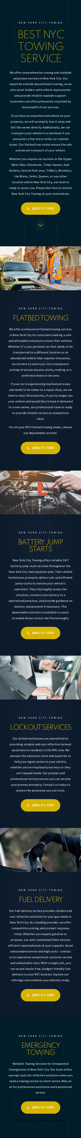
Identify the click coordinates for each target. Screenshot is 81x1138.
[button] (40, 208)
